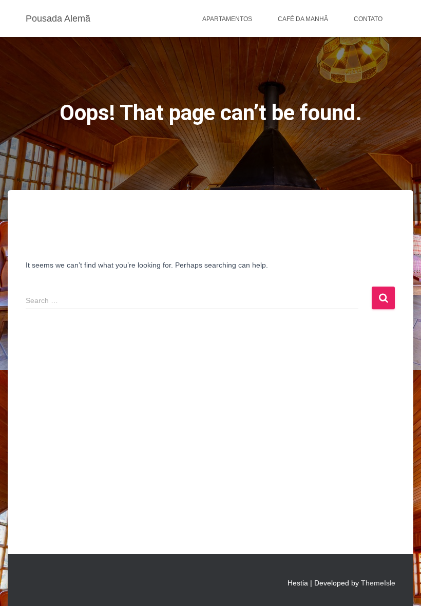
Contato (368, 19)
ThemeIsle (378, 583)
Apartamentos (227, 19)
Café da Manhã (303, 19)
